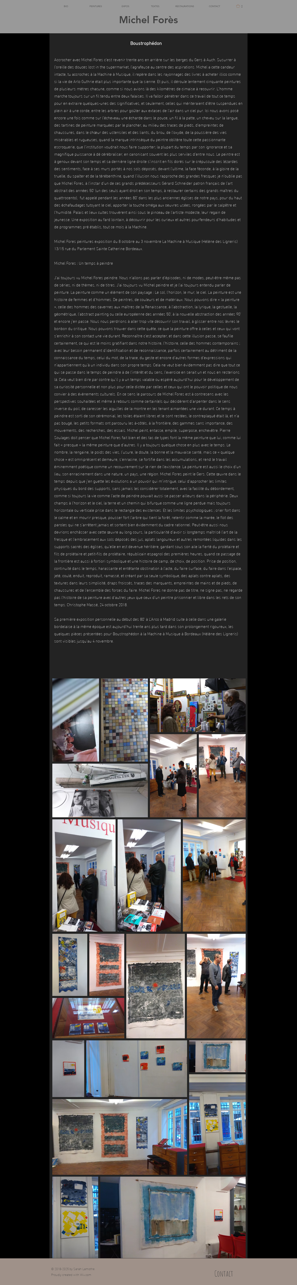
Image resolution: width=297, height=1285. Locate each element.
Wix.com (85, 1274)
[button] (240, 6)
